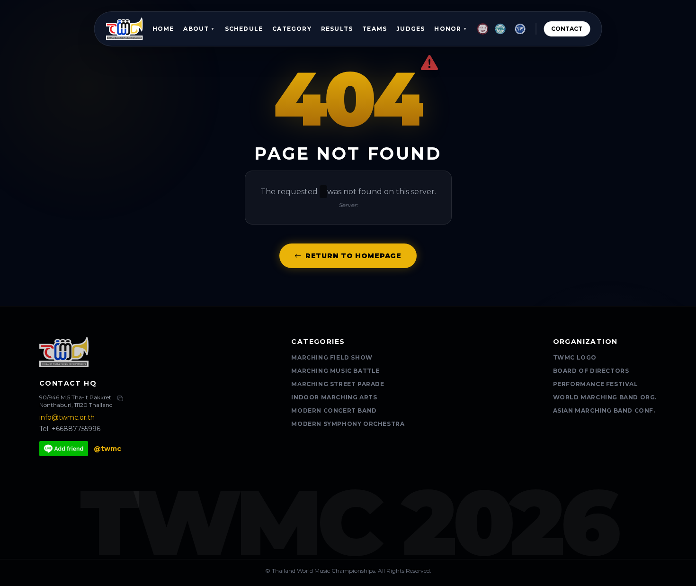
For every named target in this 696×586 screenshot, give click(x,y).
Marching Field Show (331, 357)
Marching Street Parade (337, 384)
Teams (374, 28)
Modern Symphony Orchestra (347, 423)
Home (163, 28)
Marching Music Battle (335, 370)
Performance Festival (595, 384)
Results (337, 28)
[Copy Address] (120, 398)
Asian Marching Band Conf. (604, 410)
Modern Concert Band (333, 410)
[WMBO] (520, 29)
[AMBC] (500, 29)
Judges (410, 28)
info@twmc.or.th (67, 417)
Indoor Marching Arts (334, 397)
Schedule (244, 28)
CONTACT (566, 28)
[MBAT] (483, 29)
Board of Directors (591, 370)
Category (292, 28)
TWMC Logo (575, 357)
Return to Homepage (353, 256)
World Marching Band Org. (605, 397)
